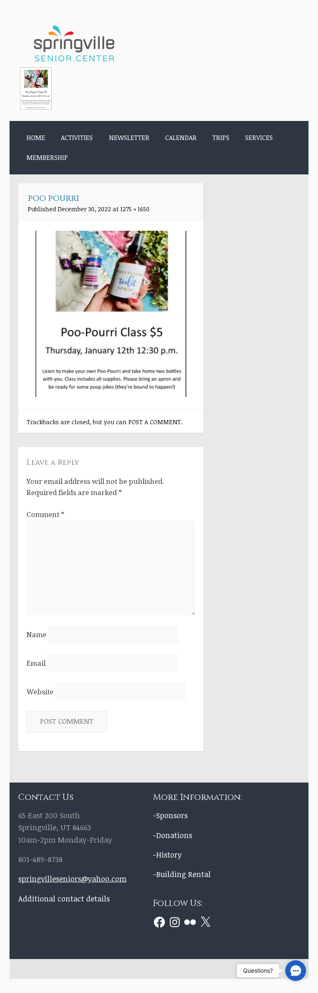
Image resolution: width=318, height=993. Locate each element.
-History (167, 854)
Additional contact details (64, 898)
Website (39, 692)
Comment (45, 514)
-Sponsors (170, 815)
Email (36, 663)
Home (35, 137)
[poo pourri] (111, 394)
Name (36, 635)
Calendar (181, 137)
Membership (47, 157)
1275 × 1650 (134, 209)
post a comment (154, 422)
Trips (220, 137)
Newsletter (129, 137)
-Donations (172, 835)
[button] (295, 970)
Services (259, 137)
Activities (77, 137)
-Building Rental (182, 874)
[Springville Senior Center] (74, 60)
